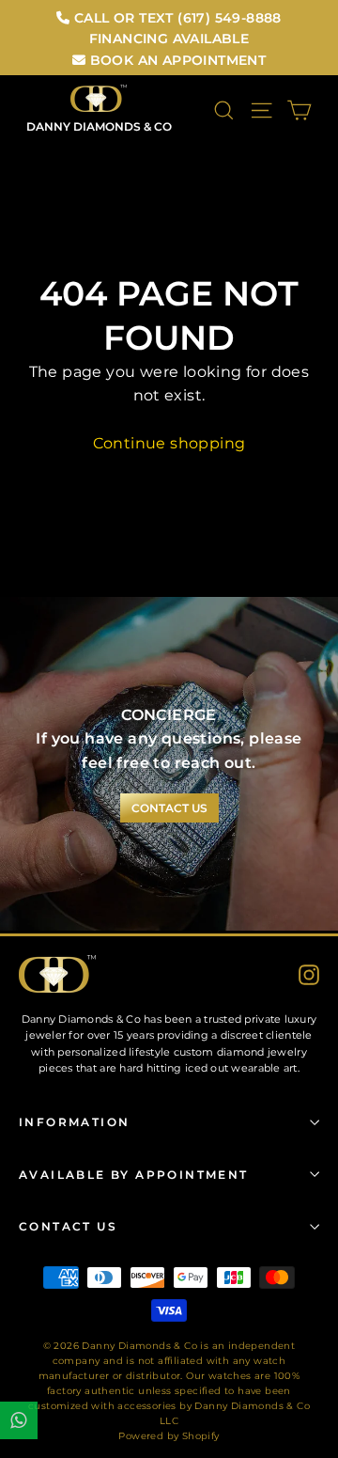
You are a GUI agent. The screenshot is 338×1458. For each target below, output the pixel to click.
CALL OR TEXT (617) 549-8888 (176, 17)
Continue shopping (169, 443)
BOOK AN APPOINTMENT (175, 60)
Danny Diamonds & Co (99, 126)
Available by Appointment (134, 1175)
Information (74, 1122)
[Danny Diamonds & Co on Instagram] (309, 974)
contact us (169, 808)
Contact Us (68, 1226)
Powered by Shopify (168, 1436)
